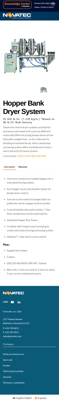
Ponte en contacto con (13, 354)
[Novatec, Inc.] (17, 17)
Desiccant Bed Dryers (31, 156)
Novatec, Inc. (10, 311)
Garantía (7, 377)
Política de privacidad (13, 371)
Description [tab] (9, 166)
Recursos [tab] (22, 166)
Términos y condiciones (14, 382)
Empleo (6, 365)
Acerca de (7, 360)
